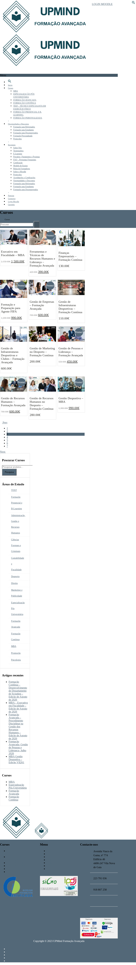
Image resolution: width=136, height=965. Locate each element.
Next (3, 451)
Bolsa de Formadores (21, 169)
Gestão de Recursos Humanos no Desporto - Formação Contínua (42, 403)
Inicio (10, 85)
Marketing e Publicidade (16, 593)
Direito (14, 583)
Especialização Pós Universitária (18, 608)
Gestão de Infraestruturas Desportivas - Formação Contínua (71, 306)
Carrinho (11, 205)
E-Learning (17, 154)
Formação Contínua (15, 636)
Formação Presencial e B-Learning (16, 503)
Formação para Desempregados (25, 133)
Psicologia (16, 660)
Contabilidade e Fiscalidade (17, 564)
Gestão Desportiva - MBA (71, 399)
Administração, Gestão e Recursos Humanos (18, 524)
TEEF (14, 490)
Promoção (16, 653)
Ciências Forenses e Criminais (16, 545)
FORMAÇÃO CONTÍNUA (24, 103)
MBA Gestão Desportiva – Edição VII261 (16, 759)
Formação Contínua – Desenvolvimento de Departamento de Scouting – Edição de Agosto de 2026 (18, 690)
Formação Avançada (15, 624)
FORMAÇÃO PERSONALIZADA (27, 118)
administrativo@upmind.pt (107, 912)
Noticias (11, 196)
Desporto (15, 576)
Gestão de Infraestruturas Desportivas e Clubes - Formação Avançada (13, 354)
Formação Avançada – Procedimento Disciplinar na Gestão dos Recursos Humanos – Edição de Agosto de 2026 (18, 726)
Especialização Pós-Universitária (18, 786)
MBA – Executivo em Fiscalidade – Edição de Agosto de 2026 (18, 707)
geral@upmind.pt (102, 900)
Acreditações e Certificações (24, 177)
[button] (133, 3)
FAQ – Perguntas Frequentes (24, 160)
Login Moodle (102, 4)
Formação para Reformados (24, 127)
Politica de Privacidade (58, 862)
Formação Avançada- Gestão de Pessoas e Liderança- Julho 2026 (18, 747)
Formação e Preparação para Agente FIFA (13, 307)
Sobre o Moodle (19, 172)
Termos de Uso (55, 865)
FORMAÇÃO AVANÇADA (24, 100)
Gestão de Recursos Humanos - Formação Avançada (13, 401)
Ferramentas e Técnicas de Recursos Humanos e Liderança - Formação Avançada (42, 257)
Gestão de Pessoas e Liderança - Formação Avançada (71, 351)
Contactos (11, 199)
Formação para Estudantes (23, 130)
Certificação (18, 163)
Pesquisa (9, 472)
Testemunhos (18, 151)
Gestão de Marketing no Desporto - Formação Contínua (42, 351)
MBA (15, 91)
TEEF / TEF (13, 868)
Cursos (10, 88)
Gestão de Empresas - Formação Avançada (42, 304)
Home (2, 219)
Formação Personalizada (22, 136)
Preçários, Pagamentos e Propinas (26, 157)
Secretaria (11, 145)
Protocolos (17, 139)
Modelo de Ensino (20, 166)
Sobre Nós (17, 148)
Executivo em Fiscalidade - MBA (13, 252)
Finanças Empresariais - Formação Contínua (71, 255)
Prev (4, 422)
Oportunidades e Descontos (18, 124)
